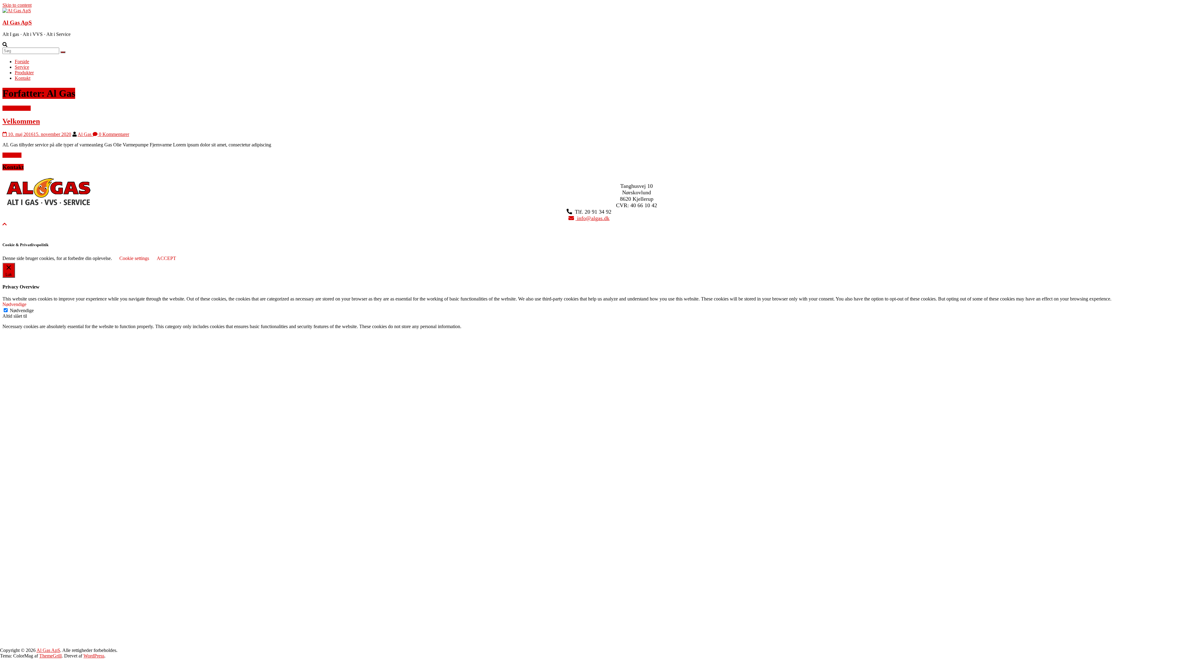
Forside (22, 61)
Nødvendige (22, 310)
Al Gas (85, 134)
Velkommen (21, 121)
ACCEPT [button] (166, 258)
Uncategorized (16, 108)
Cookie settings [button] (134, 258)
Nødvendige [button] (14, 304)
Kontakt (22, 78)
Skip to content (17, 5)
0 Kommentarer (113, 134)
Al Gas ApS (17, 22)
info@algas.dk (593, 218)
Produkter (24, 72)
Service (22, 67)
